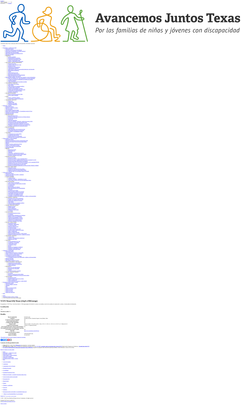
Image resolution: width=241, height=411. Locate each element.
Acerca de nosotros (7, 361)
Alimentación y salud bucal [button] (11, 99)
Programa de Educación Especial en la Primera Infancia (19, 116)
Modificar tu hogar (11, 206)
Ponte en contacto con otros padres (7, 349)
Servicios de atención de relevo (14, 213)
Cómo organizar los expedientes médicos (16, 86)
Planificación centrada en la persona (15, 200)
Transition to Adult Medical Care (14, 248)
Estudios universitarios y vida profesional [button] (14, 261)
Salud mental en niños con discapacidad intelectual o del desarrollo (21, 69)
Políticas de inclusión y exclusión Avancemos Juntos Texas (14, 374)
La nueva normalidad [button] (10, 176)
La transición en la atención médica (15, 90)
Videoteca (7, 285)
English (2, 1)
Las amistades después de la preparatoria (16, 130)
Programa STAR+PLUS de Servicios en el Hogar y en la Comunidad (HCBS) (23, 162)
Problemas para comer (12, 103)
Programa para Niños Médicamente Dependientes (18, 161)
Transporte (10, 152)
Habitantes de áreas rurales (13, 209)
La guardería (10, 214)
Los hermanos (11, 185)
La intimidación (11, 128)
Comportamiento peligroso (13, 68)
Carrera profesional (12, 265)
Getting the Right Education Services (15, 218)
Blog (6, 286)
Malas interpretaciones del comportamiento (16, 75)
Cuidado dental (11, 102)
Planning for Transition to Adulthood (15, 247)
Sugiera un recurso (9, 291)
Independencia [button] (8, 266)
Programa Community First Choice (15, 155)
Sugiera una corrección (10, 292)
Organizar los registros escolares (12, 112)
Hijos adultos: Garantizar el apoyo (12, 260)
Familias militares (11, 207)
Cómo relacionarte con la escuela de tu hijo (16, 129)
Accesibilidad (5, 370)
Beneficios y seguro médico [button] (11, 166)
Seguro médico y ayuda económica (10, 355)
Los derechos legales (12, 227)
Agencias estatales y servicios (11, 284)
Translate (10, 3)
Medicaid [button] (7, 148)
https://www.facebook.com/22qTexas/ (31, 330)
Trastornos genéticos (12, 80)
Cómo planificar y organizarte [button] (11, 82)
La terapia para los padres (13, 190)
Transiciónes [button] (8, 132)
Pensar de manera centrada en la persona (16, 191)
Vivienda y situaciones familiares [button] (12, 205)
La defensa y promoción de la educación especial (17, 125)
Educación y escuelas (7, 354)
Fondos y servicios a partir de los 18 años (14, 144)
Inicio (4, 295)
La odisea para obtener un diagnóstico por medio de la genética (20, 79)
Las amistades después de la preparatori (16, 192)
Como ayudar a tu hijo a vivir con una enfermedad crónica (19, 180)
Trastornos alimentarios (12, 104)
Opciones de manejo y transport (14, 270)
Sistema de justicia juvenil (13, 226)
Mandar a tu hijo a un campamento (15, 216)
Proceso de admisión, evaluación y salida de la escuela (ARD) (20, 121)
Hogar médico (11, 85)
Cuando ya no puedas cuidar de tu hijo (15, 199)
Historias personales (9, 258)
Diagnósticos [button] (8, 55)
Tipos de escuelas (9, 108)
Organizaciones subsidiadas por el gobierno (16, 215)
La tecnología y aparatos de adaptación (15, 98)
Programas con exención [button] (10, 156)
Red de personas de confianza (14, 187)
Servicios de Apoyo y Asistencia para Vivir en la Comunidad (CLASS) (22, 159)
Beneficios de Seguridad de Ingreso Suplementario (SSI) (17, 140)
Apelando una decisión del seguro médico (16, 168)
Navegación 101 (6, 378)
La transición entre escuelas (13, 135)
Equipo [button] (7, 96)
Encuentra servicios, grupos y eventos (10, 296)
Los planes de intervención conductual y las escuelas (18, 123)
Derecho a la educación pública (12, 107)
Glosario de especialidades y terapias (15, 88)
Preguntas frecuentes (10, 54)
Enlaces (4, 383)
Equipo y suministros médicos (14, 97)
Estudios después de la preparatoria (15, 136)
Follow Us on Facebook (13, 393)
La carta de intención (12, 225)
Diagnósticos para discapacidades (12, 52)
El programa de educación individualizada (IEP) (17, 122)
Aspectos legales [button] (9, 276)
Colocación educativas (12, 120)
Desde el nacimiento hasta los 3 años (15, 94)
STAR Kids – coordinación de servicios (16, 153)
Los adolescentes (11, 184)
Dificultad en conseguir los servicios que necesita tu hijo (19, 124)
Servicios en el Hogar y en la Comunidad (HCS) (17, 158)
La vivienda (10, 210)
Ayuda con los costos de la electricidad (13, 146)
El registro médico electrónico (14, 87)
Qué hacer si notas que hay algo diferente (14, 50)
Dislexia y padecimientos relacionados (15, 61)
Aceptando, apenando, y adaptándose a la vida (17, 179)
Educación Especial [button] (9, 114)
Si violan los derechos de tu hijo (14, 228)
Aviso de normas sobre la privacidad (10, 376)
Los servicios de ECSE (12, 118)
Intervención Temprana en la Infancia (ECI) (14, 53)
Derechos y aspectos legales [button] (11, 222)
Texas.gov (5, 387)
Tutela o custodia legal (12, 231)
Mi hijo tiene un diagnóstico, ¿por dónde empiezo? (16, 51)
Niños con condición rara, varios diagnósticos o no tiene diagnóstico (21, 78)
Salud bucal (10, 101)
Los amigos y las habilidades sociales (15, 131)
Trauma (9, 71)
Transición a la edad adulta (8, 357)
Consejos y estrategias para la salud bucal (16, 238)
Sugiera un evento (9, 290)
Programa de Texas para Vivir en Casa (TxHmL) (17, 163)
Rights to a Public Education (13, 232)
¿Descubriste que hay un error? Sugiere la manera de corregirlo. (13, 337)
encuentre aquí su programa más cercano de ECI (51, 346)
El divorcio (10, 189)
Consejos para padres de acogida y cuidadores (15, 174)
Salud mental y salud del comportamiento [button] (14, 62)
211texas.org (18, 345)
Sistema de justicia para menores (14, 76)
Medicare (7, 142)
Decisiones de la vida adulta (13, 268)
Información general (9, 48)
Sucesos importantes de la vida (14, 241)
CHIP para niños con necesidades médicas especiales (18, 171)
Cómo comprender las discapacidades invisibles (17, 81)
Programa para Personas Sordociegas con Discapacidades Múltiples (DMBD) (23, 165)
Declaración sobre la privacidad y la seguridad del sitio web (15, 391)
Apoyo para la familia (7, 356)
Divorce (9, 245)
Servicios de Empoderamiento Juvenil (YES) (17, 164)
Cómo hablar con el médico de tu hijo (15, 193)
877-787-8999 (38, 346)
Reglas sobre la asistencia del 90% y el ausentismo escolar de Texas (19, 111)
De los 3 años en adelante (13, 95)
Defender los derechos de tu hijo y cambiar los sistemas (19, 234)
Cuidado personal (11, 178)
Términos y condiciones (7, 385)
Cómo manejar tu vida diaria (13, 182)
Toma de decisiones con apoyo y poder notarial (17, 233)
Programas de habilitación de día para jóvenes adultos (18, 275)
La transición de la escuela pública (15, 133)
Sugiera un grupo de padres (11, 287)
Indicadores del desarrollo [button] (11, 93)
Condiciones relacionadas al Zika (14, 59)
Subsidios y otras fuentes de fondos (12, 145)
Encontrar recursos (11, 65)
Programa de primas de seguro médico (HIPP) (17, 154)
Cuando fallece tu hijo (12, 243)
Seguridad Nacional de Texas (9, 372)
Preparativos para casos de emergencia (15, 198)
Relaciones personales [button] (10, 127)
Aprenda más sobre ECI (84, 346)
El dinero (10, 269)
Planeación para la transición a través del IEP (17, 137)
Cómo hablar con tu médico (13, 84)
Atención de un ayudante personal (15, 219)
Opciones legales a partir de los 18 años (16, 230)
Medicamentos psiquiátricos (13, 70)
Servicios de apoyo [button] (9, 212)
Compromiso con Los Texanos (9, 366)
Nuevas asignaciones (12, 208)
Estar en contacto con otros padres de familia (17, 183)
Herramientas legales (12, 223)
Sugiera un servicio (9, 288)
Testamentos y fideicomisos (13, 224)
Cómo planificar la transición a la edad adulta (14, 252)
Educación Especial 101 (13, 115)
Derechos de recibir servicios (13, 73)
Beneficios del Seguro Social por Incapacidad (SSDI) (16, 141)
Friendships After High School (14, 249)
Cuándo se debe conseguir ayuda (14, 64)
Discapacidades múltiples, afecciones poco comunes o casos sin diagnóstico (20, 77)
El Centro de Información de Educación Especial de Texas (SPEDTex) (18, 347)
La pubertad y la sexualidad (13, 242)
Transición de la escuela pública (14, 262)
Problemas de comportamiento (14, 67)
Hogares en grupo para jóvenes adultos (15, 274)
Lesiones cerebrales (12, 56)
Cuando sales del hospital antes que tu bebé (16, 89)
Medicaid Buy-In (11, 150)
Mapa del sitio (6, 381)
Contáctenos (5, 364)
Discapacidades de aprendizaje (14, 58)
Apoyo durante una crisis (13, 72)
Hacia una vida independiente (14, 267)
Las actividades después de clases (12, 110)
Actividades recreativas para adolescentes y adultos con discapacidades (22, 196)
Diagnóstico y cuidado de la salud (9, 352)
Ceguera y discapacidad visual (14, 60)
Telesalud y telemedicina (13, 92)
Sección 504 (10, 119)
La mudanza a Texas (12, 244)
